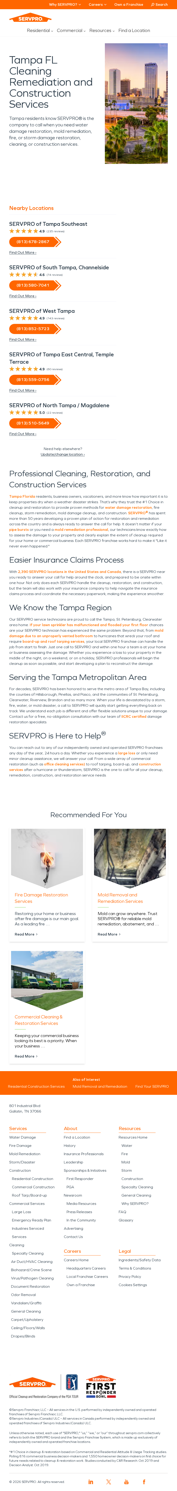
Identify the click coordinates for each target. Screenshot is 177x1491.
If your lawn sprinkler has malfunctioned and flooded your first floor (89, 625)
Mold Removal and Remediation (100, 1086)
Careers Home (76, 1260)
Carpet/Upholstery (27, 1319)
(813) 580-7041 (33, 285)
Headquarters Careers (86, 1268)
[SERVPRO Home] (30, 17)
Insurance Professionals (83, 1154)
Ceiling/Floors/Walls (28, 1328)
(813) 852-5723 (33, 328)
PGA (70, 1187)
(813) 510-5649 (33, 423)
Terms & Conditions (135, 1268)
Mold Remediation (24, 1154)
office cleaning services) (64, 764)
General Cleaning (26, 1311)
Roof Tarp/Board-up (29, 1195)
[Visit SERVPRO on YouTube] (126, 1481)
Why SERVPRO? (134, 1203)
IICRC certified (133, 716)
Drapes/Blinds (23, 1336)
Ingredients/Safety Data (140, 1260)
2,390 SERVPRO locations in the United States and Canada (69, 572)
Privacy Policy (130, 1276)
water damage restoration (128, 507)
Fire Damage (20, 1145)
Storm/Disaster (22, 1162)
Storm (126, 1170)
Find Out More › (22, 252)
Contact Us (73, 1237)
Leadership (73, 1162)
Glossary (126, 1220)
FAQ (122, 1212)
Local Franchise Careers (87, 1276)
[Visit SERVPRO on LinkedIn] (90, 1481)
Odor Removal (23, 1295)
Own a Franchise (128, 4)
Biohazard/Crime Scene (31, 1270)
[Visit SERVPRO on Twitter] (108, 1481)
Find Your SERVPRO (152, 1086)
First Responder (80, 1179)
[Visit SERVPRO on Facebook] (144, 1481)
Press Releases (79, 1212)
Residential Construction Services (36, 1086)
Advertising (73, 1228)
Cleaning (16, 1245)
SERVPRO (138, 513)
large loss (126, 753)
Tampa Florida (22, 496)
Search (162, 4)
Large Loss (21, 1212)
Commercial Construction (33, 1187)
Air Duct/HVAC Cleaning (32, 1261)
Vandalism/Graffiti (26, 1303)
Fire (124, 1154)
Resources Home (133, 1137)
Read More (24, 934)
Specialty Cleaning (28, 1253)
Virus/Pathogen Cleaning (32, 1278)
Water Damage (22, 1137)
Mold (125, 1162)
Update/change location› (63, 454)
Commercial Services (26, 1203)
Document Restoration (30, 1286)
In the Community (81, 1220)
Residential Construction (32, 1179)
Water (126, 1145)
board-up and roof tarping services (53, 641)
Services (19, 1237)
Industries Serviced (28, 1228)
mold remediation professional (81, 529)
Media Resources (81, 1203)
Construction (20, 1170)
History (70, 1145)
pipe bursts (19, 529)
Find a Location (134, 30)
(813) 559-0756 (33, 379)
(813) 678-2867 (33, 241)
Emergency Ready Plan (31, 1220)
